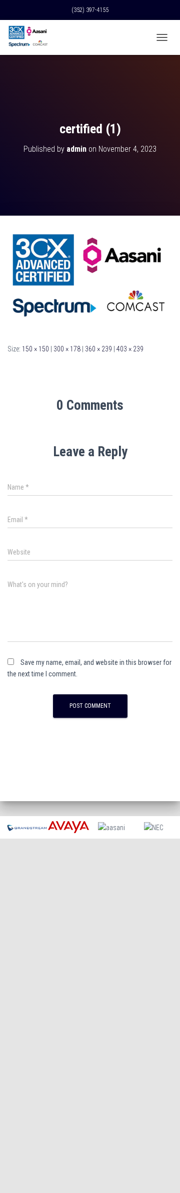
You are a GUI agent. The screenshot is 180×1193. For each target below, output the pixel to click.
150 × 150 (35, 349)
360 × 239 (98, 349)
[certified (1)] (90, 279)
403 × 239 (130, 349)
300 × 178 (67, 349)
